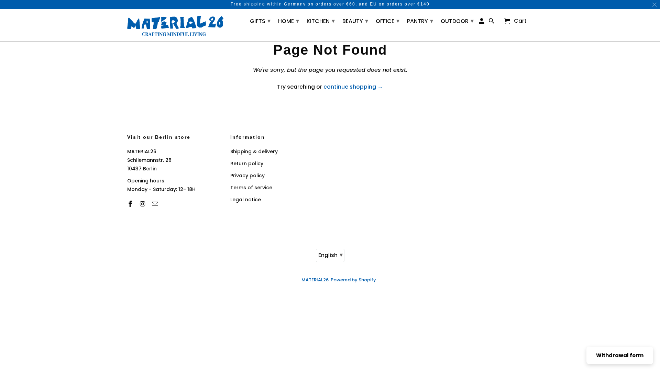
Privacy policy (247, 175)
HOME (288, 20)
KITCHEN (321, 20)
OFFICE (387, 20)
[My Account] (482, 22)
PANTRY (420, 20)
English (330, 254)
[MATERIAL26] (175, 25)
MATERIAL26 (315, 280)
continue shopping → (353, 87)
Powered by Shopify (353, 280)
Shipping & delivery (254, 151)
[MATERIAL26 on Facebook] (131, 204)
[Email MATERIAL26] (156, 204)
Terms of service (251, 187)
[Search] (492, 22)
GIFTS (260, 20)
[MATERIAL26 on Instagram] (143, 204)
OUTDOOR (457, 20)
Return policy (246, 163)
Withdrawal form (620, 355)
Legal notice (245, 199)
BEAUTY (355, 20)
